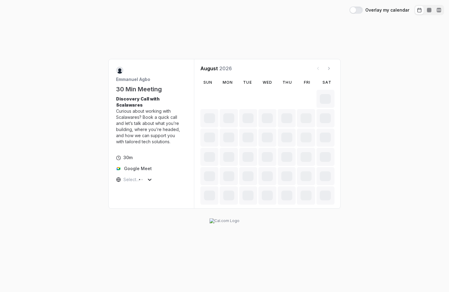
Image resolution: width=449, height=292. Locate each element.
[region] (151, 120)
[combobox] (124, 179)
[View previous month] (317, 68)
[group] (429, 10)
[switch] (356, 10)
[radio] (419, 10)
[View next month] (328, 68)
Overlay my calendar (387, 10)
